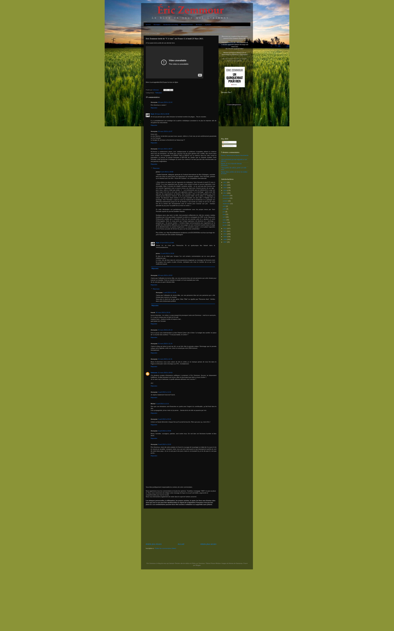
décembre (226, 195)
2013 (225, 193)
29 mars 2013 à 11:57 (165, 131)
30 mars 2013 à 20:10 (163, 312)
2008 (225, 239)
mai (224, 214)
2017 (225, 182)
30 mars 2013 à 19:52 (165, 275)
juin (224, 211)
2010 (225, 234)
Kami (152, 114)
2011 (225, 231)
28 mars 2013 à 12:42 (165, 102)
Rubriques (157, 24)
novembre (226, 198)
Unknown (154, 372)
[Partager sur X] (168, 90)
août (224, 206)
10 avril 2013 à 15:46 (167, 242)
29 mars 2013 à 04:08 (162, 114)
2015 (225, 187)
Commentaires (229, 145)
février (225, 222)
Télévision (158, 93)
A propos (208, 24)
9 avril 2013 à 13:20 (164, 444)
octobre (225, 201)
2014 (225, 190)
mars (224, 220)
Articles (226, 142)
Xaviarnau (239, 563)
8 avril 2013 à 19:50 (166, 172)
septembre (226, 203)
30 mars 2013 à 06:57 (165, 149)
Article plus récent (153, 544)
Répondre (154, 108)
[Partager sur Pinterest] (172, 90)
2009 (225, 236)
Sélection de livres (187, 24)
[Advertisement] (181, 525)
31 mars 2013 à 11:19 (165, 343)
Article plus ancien (208, 544)
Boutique (199, 24)
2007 (225, 242)
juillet (224, 209)
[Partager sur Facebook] (170, 90)
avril (224, 217)
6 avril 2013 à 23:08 (164, 431)
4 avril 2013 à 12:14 (162, 403)
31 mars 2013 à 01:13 (165, 330)
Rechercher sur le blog (170, 24)
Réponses (156, 168)
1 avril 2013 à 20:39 (169, 292)
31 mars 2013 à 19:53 (165, 372)
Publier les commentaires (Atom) (165, 548)
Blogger (198, 565)
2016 (225, 185)
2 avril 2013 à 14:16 (164, 392)
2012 (225, 228)
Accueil (148, 24)
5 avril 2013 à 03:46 (164, 419)
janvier (225, 225)
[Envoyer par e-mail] (164, 90)
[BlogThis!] (166, 90)
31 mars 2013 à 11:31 (165, 359)
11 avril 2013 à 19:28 (167, 253)
